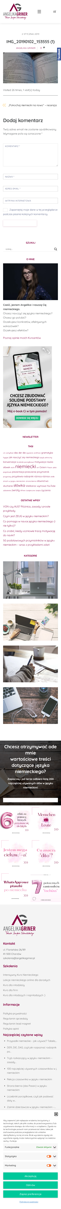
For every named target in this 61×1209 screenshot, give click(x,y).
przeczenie (30, 471)
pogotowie (7, 472)
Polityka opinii (11, 1028)
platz (55, 467)
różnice (46, 476)
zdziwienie (7, 490)
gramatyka (47, 452)
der (20, 452)
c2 (4, 453)
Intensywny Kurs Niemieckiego (20, 974)
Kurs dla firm (10, 990)
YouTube (51, 485)
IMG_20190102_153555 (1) (30, 41)
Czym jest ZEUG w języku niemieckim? (26, 516)
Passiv (49, 467)
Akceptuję (30, 1176)
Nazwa (9, 176)
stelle (52, 476)
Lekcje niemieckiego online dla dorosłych (26, 980)
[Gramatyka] (30, 664)
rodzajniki (29, 476)
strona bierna (31, 481)
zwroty (16, 490)
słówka (19, 485)
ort (38, 467)
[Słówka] (30, 622)
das (16, 452)
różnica (38, 476)
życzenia (45, 490)
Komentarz (12, 146)
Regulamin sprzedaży (15, 1018)
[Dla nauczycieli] (30, 705)
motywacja (40, 461)
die (24, 452)
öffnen (23, 490)
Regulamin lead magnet (17, 1023)
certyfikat (10, 453)
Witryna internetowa (18, 200)
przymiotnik (43, 471)
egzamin (29, 453)
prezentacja (18, 471)
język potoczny (46, 457)
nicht (13, 467)
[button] (56, 1114)
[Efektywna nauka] (30, 580)
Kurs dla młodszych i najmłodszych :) (24, 995)
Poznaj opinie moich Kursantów (22, 337)
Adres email (12, 188)
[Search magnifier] (55, 249)
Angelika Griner (26, 48)
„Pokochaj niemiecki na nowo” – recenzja (32, 105)
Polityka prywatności (29, 1202)
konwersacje (9, 461)
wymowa (41, 485)
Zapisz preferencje (30, 1194)
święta (38, 490)
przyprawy (7, 476)
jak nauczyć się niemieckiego (24, 457)
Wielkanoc (31, 485)
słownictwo (42, 481)
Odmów (30, 1185)
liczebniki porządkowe (25, 462)
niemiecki (25, 466)
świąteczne (30, 490)
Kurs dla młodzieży (14, 985)
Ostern (43, 467)
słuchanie (8, 485)
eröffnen (37, 453)
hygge (5, 457)
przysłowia (17, 476)
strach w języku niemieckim (14, 481)
